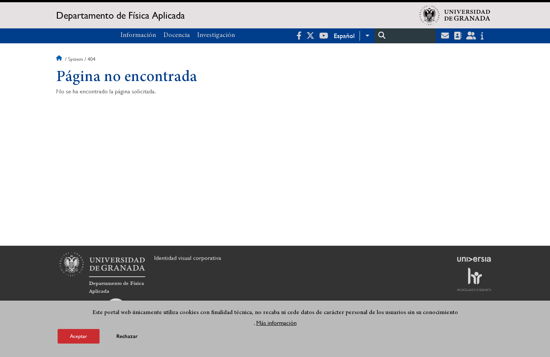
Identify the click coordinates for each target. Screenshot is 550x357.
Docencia (177, 35)
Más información (276, 322)
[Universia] (474, 259)
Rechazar (127, 336)
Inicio (60, 59)
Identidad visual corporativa (187, 257)
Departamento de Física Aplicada (120, 15)
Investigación (216, 35)
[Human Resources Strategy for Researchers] (474, 279)
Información (138, 35)
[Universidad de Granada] (455, 15)
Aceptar (78, 336)
